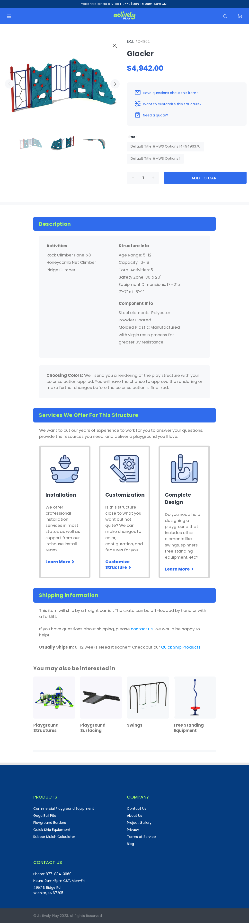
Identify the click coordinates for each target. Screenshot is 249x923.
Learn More (58, 562)
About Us (134, 815)
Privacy (133, 829)
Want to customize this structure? (172, 104)
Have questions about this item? (170, 92)
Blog (130, 843)
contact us (142, 629)
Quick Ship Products (181, 647)
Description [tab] (55, 224)
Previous (9, 83)
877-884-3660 (119, 4)
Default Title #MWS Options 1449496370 (165, 146)
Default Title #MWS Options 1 (155, 158)
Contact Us (136, 808)
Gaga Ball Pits (44, 815)
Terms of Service (141, 836)
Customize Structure (117, 564)
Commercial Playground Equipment (63, 808)
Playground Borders (49, 822)
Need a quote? (155, 115)
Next (115, 83)
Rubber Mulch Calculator (54, 836)
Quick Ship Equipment (52, 829)
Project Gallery (139, 822)
